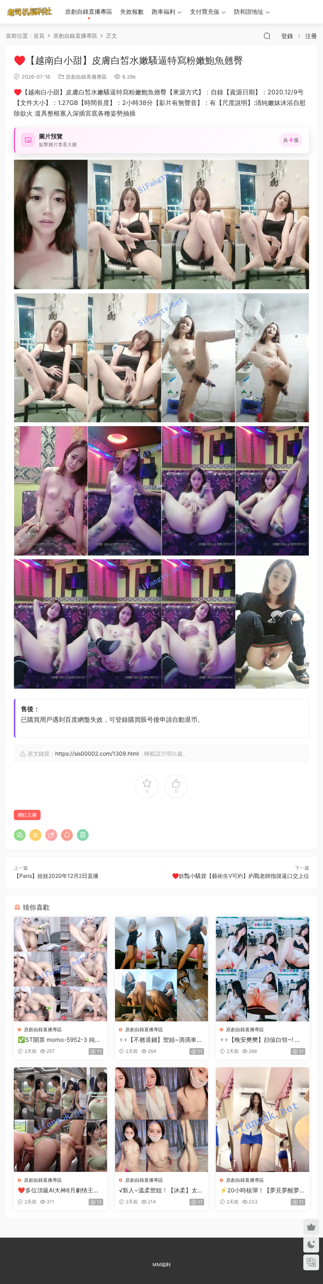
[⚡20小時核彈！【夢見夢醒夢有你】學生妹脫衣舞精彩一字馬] (262, 1119)
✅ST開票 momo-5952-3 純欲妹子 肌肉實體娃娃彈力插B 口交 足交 (60, 1040)
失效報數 (132, 11)
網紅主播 (27, 815)
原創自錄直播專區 (88, 11)
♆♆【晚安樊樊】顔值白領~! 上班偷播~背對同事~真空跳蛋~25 (261, 1040)
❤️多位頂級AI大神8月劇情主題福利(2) (58, 1190)
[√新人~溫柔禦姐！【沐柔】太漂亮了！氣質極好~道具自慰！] (161, 1119)
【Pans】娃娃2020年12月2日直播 (56, 875)
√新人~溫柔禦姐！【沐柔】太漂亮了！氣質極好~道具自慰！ (161, 1190)
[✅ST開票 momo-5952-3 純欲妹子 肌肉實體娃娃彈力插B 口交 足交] (60, 969)
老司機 (29, 12)
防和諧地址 (249, 11)
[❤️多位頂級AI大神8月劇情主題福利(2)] (60, 1119)
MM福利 (161, 1264)
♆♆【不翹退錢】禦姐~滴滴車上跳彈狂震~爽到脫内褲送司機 (160, 1040)
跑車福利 (163, 11)
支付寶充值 (204, 11)
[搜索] (267, 36)
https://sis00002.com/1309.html (97, 753)
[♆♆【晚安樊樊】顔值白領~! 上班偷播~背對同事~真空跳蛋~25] (262, 969)
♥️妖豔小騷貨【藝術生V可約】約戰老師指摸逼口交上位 (240, 875)
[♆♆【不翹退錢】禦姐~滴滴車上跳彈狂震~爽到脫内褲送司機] (161, 969)
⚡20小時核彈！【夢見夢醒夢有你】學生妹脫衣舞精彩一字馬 (261, 1190)
